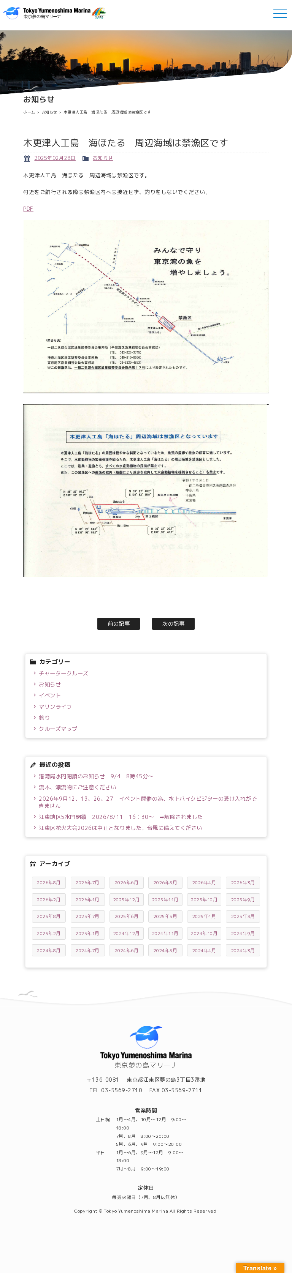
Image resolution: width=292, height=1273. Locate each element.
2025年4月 (204, 916)
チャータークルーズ (64, 673)
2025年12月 (126, 899)
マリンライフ (55, 707)
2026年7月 (88, 882)
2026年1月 (88, 899)
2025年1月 (88, 933)
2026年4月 (204, 882)
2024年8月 (49, 950)
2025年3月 (243, 916)
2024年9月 (243, 933)
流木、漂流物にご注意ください (77, 787)
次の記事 (173, 624)
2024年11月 (165, 933)
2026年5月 (166, 882)
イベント (50, 695)
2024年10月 (204, 933)
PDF (28, 208)
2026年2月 (49, 899)
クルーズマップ (58, 729)
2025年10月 (204, 899)
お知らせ (49, 112)
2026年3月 (243, 882)
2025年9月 (243, 899)
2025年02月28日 (55, 158)
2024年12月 (126, 933)
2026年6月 (127, 882)
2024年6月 (127, 950)
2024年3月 (243, 950)
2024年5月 (166, 950)
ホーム (29, 112)
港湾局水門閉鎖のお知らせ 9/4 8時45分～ (96, 776)
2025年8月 (49, 916)
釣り (44, 718)
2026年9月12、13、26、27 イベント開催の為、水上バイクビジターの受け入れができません (147, 802)
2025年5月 (166, 916)
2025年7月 (88, 916)
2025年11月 (165, 899)
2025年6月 (127, 916)
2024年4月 (204, 950)
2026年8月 (49, 882)
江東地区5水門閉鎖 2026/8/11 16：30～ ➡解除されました (121, 817)
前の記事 (119, 624)
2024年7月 (88, 950)
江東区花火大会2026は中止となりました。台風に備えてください (120, 828)
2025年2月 (49, 933)
